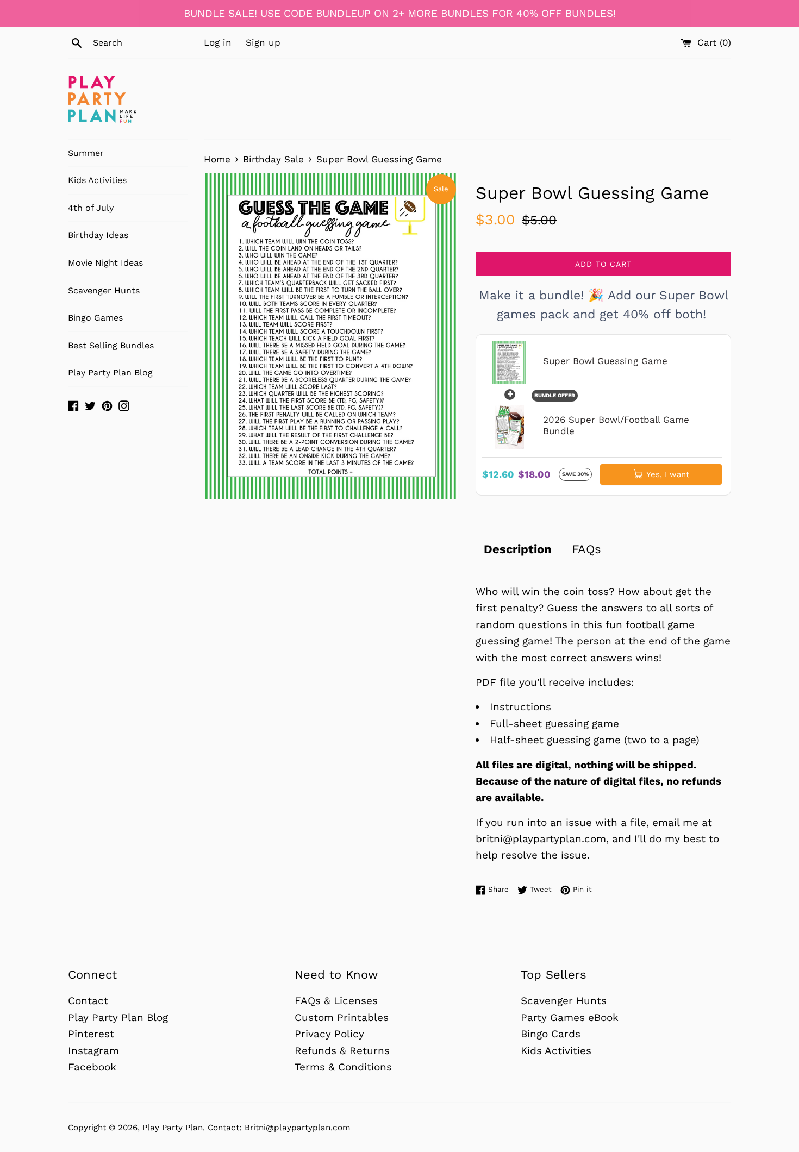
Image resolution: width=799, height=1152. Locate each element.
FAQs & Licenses (336, 1000)
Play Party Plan (172, 1127)
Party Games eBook (570, 1017)
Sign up (263, 42)
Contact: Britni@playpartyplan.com (279, 1127)
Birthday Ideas (98, 235)
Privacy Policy (329, 1034)
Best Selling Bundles (111, 345)
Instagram (93, 1050)
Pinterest (91, 1034)
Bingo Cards (550, 1034)
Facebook (92, 1067)
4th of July (91, 208)
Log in (218, 42)
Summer (86, 153)
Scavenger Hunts (104, 290)
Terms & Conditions (343, 1067)
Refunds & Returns (342, 1050)
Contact (88, 1000)
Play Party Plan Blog (110, 372)
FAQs (586, 549)
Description (518, 549)
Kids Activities (97, 180)
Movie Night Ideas (105, 263)
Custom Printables (342, 1017)
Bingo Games (95, 317)
